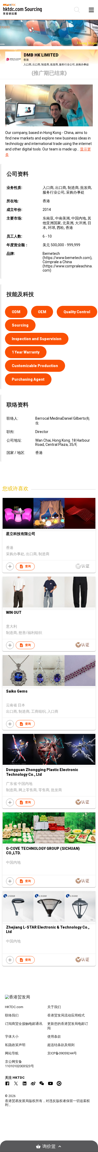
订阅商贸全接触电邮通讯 (23, 1024)
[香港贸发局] (49, 1000)
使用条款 (54, 1036)
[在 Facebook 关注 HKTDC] (7, 1083)
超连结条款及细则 (60, 1045)
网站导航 (12, 1053)
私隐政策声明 (15, 1045)
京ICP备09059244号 (62, 1053)
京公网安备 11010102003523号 (19, 1064)
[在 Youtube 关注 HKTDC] (50, 1083)
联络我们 (12, 1015)
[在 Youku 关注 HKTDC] (59, 1083)
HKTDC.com (14, 1007)
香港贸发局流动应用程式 (66, 1015)
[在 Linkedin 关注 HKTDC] (24, 1083)
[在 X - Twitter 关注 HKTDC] (16, 1083)
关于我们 (54, 1007)
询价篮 (49, 1146)
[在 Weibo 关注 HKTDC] (33, 1083)
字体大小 (12, 1036)
